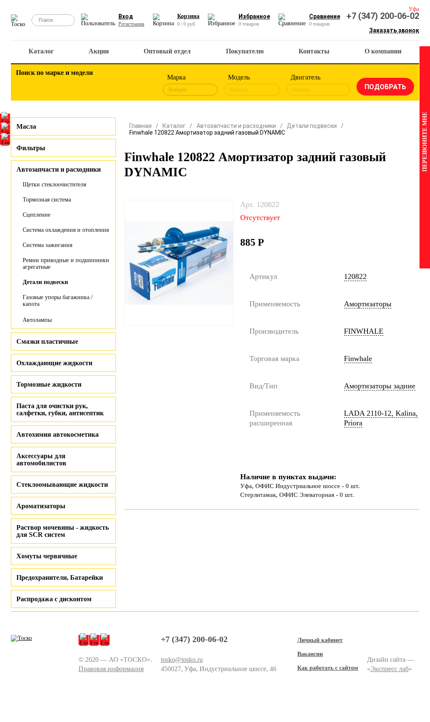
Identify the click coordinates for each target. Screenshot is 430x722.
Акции (99, 51)
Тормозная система (47, 199)
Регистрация (131, 24)
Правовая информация (111, 668)
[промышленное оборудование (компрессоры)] (141, 85)
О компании (382, 51)
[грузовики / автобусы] (72, 85)
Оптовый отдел (167, 51)
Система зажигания (47, 245)
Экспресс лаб (389, 668)
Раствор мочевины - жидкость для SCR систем (62, 531)
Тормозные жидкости (48, 384)
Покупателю (245, 51)
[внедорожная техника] (118, 85)
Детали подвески (45, 282)
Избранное (254, 16)
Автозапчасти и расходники (236, 125)
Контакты (314, 51)
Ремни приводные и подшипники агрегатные (66, 263)
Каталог (41, 51)
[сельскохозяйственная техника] (95, 85)
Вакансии (310, 654)
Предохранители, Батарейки (59, 577)
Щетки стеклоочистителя (54, 184)
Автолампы (37, 320)
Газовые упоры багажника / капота (58, 300)
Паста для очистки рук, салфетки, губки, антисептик (60, 409)
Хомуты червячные (46, 556)
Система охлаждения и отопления (66, 230)
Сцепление (36, 215)
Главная (140, 125)
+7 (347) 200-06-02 (382, 16)
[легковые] (26, 85)
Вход (125, 16)
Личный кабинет (320, 640)
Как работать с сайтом (327, 668)
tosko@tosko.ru (182, 659)
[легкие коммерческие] (49, 85)
